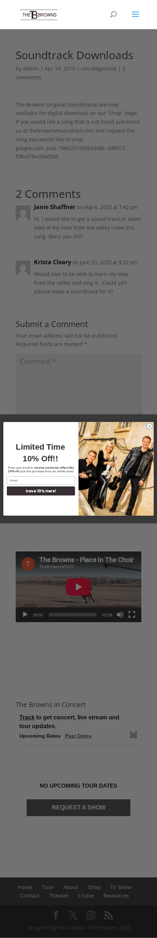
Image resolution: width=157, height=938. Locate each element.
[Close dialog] (149, 426)
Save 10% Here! (41, 491)
